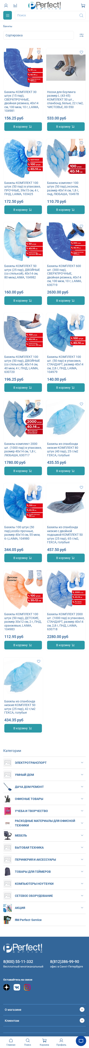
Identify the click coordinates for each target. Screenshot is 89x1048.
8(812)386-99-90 (64, 961)
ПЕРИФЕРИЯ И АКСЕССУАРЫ (35, 859)
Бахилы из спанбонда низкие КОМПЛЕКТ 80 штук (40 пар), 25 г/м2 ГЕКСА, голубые (62, 449)
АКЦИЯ (20, 908)
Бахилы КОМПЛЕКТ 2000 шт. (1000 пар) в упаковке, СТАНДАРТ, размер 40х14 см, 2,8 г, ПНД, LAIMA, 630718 (65, 621)
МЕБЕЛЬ (21, 835)
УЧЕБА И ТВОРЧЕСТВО (31, 811)
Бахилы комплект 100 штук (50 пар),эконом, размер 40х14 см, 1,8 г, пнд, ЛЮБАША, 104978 (63, 188)
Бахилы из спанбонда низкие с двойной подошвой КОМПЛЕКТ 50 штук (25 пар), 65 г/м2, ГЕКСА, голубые (65, 534)
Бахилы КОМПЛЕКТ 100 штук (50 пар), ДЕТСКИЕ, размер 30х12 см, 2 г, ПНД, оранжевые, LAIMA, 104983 (23, 621)
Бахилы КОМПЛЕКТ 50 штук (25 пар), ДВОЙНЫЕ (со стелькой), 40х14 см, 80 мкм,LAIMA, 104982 (22, 271)
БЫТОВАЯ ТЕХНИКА (29, 847)
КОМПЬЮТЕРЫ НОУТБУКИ (34, 883)
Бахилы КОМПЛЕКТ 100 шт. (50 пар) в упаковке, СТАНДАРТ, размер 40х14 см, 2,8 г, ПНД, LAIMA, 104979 (65, 364)
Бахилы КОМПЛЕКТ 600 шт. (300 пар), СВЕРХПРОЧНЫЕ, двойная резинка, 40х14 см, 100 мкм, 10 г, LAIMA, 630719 (64, 275)
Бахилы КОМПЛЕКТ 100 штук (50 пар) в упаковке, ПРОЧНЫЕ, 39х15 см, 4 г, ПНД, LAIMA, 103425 (22, 188)
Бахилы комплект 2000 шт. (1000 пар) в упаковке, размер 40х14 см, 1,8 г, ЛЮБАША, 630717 (23, 449)
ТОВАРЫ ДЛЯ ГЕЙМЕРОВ (33, 871)
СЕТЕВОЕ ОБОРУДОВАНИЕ (34, 895)
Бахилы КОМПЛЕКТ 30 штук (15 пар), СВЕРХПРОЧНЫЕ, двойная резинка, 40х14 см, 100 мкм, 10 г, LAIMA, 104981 (21, 101)
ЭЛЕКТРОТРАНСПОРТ (31, 762)
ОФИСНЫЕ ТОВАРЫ (29, 799)
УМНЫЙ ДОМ (24, 774)
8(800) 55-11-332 (18, 961)
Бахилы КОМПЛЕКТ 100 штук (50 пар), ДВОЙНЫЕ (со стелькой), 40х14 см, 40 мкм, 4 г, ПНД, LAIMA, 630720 (22, 364)
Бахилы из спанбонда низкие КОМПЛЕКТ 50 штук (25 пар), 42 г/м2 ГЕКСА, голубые (19, 707)
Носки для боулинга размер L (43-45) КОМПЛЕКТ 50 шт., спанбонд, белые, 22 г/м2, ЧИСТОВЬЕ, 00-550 (65, 99)
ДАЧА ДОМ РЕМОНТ (29, 787)
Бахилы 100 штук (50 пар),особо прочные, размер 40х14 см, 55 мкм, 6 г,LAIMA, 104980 (22, 532)
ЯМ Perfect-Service (28, 920)
